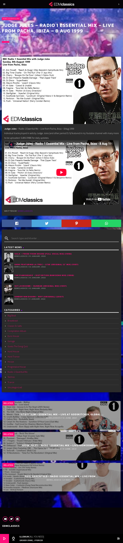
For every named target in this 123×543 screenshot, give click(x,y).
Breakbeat (13, 320)
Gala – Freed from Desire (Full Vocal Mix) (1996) (43, 253)
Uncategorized (15, 387)
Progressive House (17, 366)
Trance (11, 382)
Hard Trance (14, 356)
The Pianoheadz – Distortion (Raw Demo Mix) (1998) (44, 275)
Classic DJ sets (15, 325)
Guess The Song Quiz (18, 346)
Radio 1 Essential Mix (11, 19)
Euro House (13, 336)
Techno (11, 377)
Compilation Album (17, 331)
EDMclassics (25, 211)
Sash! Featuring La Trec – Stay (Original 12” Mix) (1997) (46, 264)
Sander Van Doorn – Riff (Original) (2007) (39, 296)
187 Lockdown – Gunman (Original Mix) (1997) (40, 286)
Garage (11, 341)
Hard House (13, 351)
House (11, 361)
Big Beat (12, 315)
